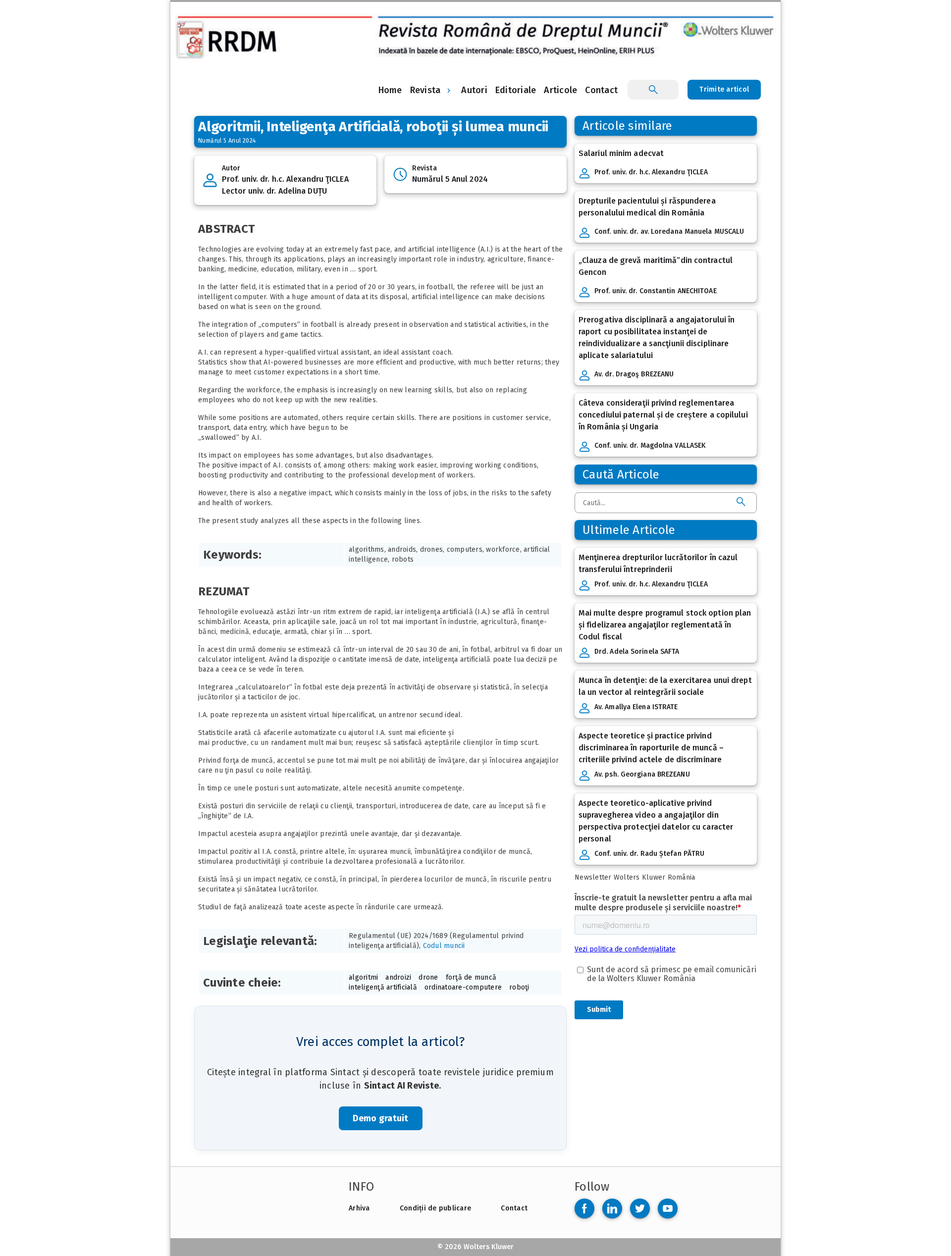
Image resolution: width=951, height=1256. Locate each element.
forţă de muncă (471, 977)
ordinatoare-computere (463, 987)
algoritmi (363, 977)
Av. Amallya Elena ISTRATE (636, 707)
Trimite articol (724, 89)
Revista (425, 90)
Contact (514, 1208)
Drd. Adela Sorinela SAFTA (637, 651)
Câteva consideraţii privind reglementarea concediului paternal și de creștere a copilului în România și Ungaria (663, 414)
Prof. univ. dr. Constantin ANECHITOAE (655, 291)
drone (428, 977)
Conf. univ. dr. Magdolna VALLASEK (649, 445)
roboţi (519, 987)
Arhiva (359, 1208)
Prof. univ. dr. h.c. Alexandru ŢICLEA (285, 179)
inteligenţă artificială (383, 987)
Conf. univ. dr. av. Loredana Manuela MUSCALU (669, 231)
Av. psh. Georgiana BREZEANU (642, 774)
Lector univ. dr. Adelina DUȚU (274, 191)
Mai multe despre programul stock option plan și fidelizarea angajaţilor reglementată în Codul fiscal (665, 624)
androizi (398, 977)
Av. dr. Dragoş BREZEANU (634, 374)
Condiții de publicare (435, 1208)
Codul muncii (444, 946)
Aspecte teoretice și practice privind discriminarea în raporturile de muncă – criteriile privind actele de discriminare (651, 747)
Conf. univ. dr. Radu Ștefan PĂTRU (649, 853)
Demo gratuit (381, 1118)
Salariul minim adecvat (621, 153)
